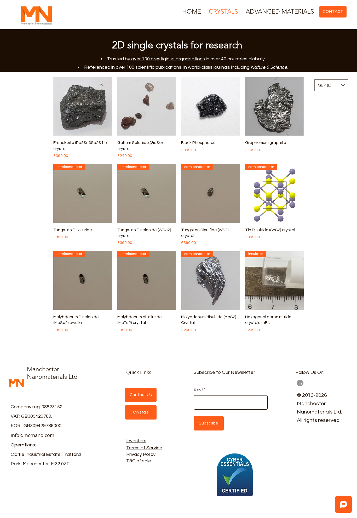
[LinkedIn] (300, 383)
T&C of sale (138, 460)
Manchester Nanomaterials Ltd (52, 372)
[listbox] (331, 85)
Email (198, 389)
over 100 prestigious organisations (168, 58)
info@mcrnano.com (32, 435)
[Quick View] (82, 106)
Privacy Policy (141, 454)
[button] (331, 85)
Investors (136, 440)
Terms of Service (144, 447)
